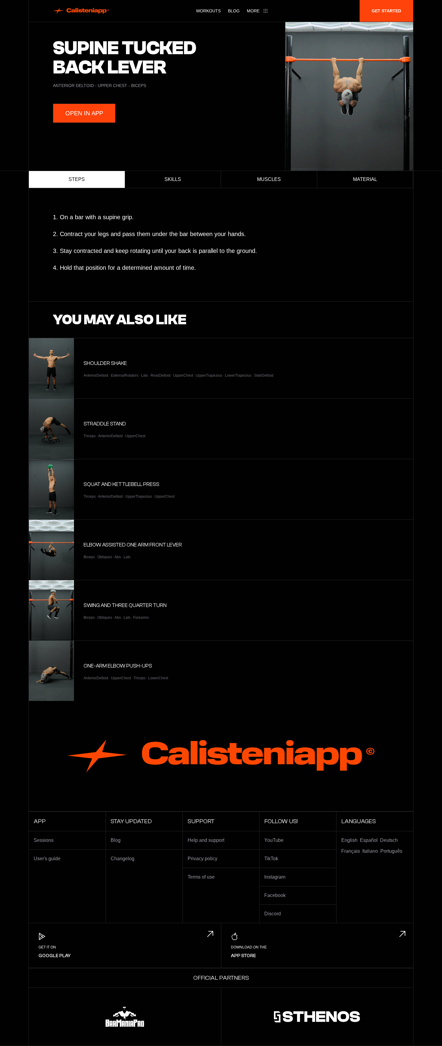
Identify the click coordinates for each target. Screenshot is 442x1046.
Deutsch (389, 840)
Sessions (44, 840)
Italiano (370, 851)
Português (391, 851)
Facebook (275, 895)
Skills (172, 179)
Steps (77, 179)
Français (350, 851)
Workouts (208, 10)
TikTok (271, 858)
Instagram (274, 876)
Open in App (84, 113)
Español (369, 840)
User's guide (47, 858)
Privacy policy (202, 858)
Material (365, 179)
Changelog (122, 858)
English (349, 840)
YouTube (274, 840)
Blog (234, 10)
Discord (272, 913)
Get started (386, 10)
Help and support (206, 840)
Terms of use (201, 876)
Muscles (269, 179)
